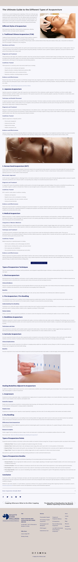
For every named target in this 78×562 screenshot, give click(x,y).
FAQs (66, 518)
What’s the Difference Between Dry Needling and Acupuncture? (24, 434)
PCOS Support (43, 528)
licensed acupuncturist (7, 485)
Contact (66, 516)
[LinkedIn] (45, 553)
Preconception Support (45, 517)
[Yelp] (38, 553)
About (66, 513)
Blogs (66, 521)
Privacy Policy (68, 529)
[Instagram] (33, 553)
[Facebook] (35, 553)
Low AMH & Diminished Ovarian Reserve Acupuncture (57, 530)
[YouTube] (40, 553)
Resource (67, 523)
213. (22, 524)
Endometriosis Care (44, 530)
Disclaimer (67, 526)
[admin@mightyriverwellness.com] (43, 553)
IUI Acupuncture (55, 521)
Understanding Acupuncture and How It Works (21, 85)
